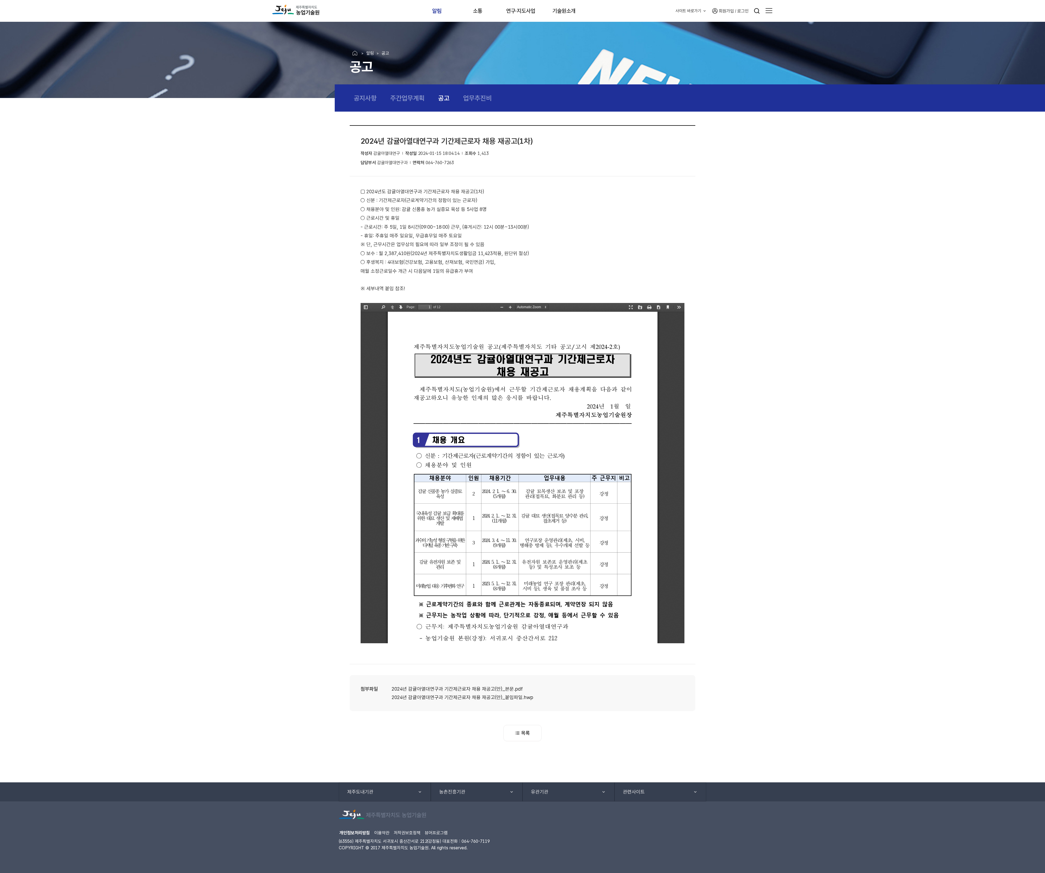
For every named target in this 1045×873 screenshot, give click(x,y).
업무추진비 (477, 98)
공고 (444, 98)
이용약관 (381, 832)
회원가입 (726, 11)
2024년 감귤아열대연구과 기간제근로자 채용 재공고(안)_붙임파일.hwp (462, 697)
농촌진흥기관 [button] (452, 792)
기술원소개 (564, 11)
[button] (769, 11)
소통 (477, 11)
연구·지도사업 (520, 11)
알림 (436, 11)
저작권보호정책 (407, 832)
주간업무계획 (407, 98)
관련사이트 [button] (634, 792)
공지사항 (365, 98)
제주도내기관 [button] (360, 792)
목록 (525, 733)
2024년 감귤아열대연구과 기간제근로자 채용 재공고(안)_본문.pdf (457, 689)
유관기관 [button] (539, 792)
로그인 (743, 11)
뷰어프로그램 (436, 832)
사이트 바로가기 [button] (688, 10)
